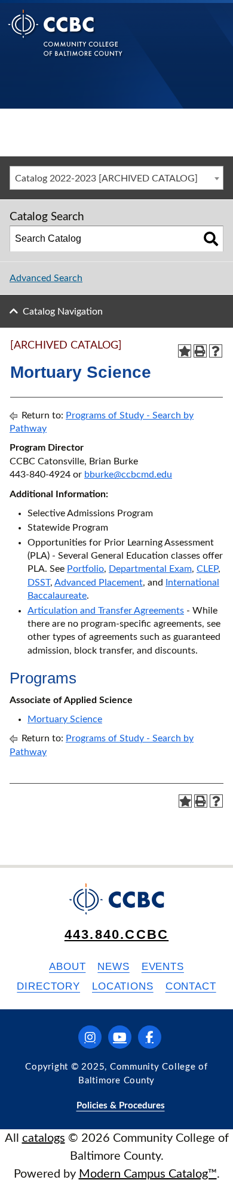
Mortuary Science (64, 719)
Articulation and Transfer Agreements (105, 610)
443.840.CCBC (116, 934)
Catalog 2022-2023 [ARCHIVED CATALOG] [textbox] (106, 178)
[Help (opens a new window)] (215, 351)
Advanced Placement (98, 582)
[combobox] (116, 178)
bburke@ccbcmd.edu (128, 474)
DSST (38, 582)
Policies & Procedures (120, 1105)
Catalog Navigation (63, 311)
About (67, 966)
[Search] (210, 239)
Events (163, 966)
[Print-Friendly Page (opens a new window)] (200, 351)
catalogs (43, 1138)
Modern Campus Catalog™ (148, 1174)
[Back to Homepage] (65, 42)
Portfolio (85, 569)
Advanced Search (46, 278)
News (113, 966)
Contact (190, 986)
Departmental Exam (150, 569)
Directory (48, 986)
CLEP (207, 569)
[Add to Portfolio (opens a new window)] (184, 351)
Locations (123, 986)
